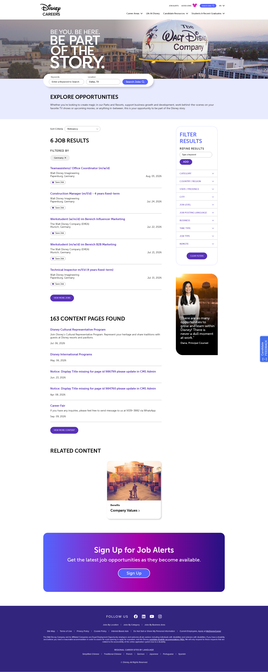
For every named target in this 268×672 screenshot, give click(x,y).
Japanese (153, 653)
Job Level (185, 204)
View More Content (64, 430)
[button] (58, 182)
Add (186, 161)
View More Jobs (62, 298)
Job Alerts (174, 6)
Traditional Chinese (112, 653)
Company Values (124, 510)
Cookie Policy (100, 631)
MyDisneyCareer (213, 631)
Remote (184, 243)
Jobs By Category (131, 624)
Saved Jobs (186, 6)
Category (185, 173)
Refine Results (192, 148)
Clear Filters (197, 256)
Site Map (51, 631)
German (140, 653)
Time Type (185, 228)
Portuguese (168, 653)
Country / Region (190, 181)
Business (185, 220)
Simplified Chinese (90, 653)
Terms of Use (66, 631)
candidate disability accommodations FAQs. (167, 639)
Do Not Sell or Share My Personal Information (154, 631)
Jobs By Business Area (154, 624)
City (182, 197)
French (129, 653)
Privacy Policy (83, 631)
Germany (59, 158)
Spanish (182, 653)
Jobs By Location (111, 624)
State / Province (189, 189)
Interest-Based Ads (120, 631)
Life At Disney (153, 13)
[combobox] (103, 82)
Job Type (185, 236)
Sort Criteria (56, 129)
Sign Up (134, 573)
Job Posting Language (193, 212)
